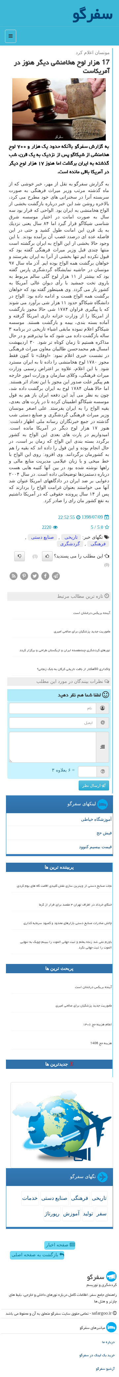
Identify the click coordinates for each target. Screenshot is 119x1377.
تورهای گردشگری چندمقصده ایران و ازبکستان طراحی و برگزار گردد (65, 650)
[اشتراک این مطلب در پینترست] (24, 575)
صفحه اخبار (58, 1244)
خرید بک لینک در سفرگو (97, 1355)
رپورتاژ (52, 1213)
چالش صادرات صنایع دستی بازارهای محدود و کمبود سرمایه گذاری (67, 923)
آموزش (71, 1213)
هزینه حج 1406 (101, 1043)
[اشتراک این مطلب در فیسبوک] (45, 575)
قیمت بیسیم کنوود (95, 846)
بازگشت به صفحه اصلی (36, 1254)
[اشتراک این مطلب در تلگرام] (55, 575)
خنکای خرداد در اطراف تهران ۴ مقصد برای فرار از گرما (75, 904)
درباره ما (108, 1341)
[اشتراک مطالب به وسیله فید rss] (13, 575)
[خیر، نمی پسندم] (19, 556)
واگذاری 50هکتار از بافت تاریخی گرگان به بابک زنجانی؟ (73, 669)
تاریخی (71, 537)
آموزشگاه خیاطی (96, 819)
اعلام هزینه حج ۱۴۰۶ (97, 1024)
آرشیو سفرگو (105, 1368)
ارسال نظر (91, 785)
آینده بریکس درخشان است (91, 613)
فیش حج (104, 832)
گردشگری (70, 543)
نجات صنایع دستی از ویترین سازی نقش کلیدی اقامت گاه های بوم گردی (64, 885)
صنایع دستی (42, 537)
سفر (101, 1213)
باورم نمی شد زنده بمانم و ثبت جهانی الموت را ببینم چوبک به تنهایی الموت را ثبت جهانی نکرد (66, 945)
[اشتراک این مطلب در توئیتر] (34, 575)
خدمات (30, 1198)
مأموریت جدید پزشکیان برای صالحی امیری (82, 631)
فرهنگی (98, 543)
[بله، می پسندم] (47, 556)
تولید (88, 1213)
